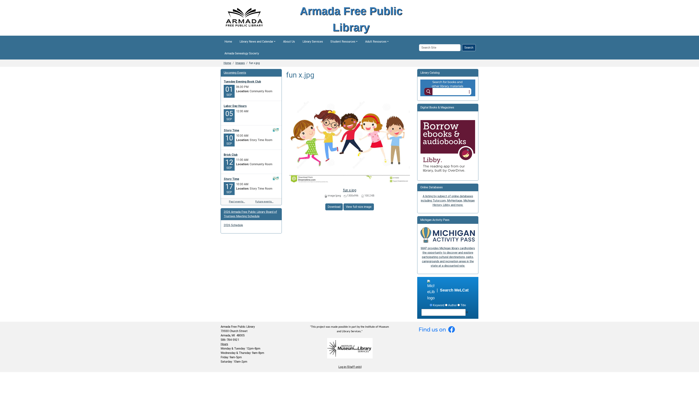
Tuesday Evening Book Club (242, 81)
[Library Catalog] (447, 87)
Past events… (237, 201)
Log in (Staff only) (350, 367)
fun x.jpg (349, 190)
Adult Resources (375, 41)
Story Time (231, 130)
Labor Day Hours (235, 106)
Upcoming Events (235, 72)
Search (468, 47)
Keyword (438, 305)
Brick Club (231, 154)
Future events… (264, 201)
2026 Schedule (233, 225)
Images (240, 63)
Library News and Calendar (256, 41)
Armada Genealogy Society (241, 53)
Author (452, 305)
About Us (289, 41)
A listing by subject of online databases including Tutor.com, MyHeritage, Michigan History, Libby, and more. (448, 200)
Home (228, 41)
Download (334, 207)
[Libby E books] (447, 147)
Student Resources (342, 41)
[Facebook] (437, 329)
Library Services (313, 41)
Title (463, 305)
